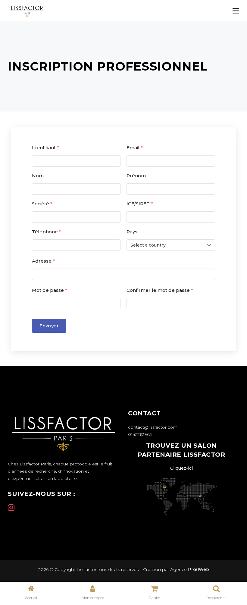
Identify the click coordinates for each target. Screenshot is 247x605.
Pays (132, 232)
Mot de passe (49, 290)
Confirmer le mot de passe (160, 290)
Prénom (136, 175)
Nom (38, 175)
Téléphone (46, 232)
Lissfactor (85, 569)
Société (42, 203)
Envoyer (49, 326)
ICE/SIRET (140, 203)
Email (135, 147)
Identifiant (45, 147)
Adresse (43, 261)
